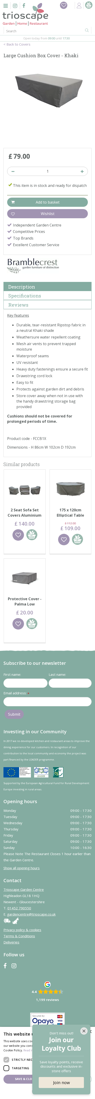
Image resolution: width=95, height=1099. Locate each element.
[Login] (79, 5)
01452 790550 (19, 908)
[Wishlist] (63, 5)
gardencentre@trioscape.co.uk (31, 914)
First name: (12, 674)
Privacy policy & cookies (22, 929)
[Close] (84, 1031)
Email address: (16, 693)
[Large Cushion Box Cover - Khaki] (47, 104)
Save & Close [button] (25, 1079)
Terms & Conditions (19, 936)
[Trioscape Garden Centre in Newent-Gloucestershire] (25, 14)
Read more (31, 1050)
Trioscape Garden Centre (23, 889)
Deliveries (11, 942)
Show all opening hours (21, 868)
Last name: (57, 674)
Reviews (18, 305)
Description (21, 287)
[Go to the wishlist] (63, 5)
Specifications (24, 295)
